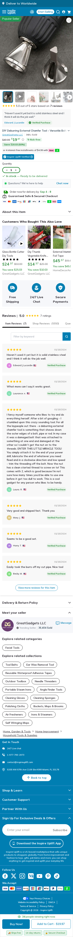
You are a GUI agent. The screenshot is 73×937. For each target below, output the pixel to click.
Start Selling (45, 11)
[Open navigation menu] (4, 11)
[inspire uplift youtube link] (39, 876)
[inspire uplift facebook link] (5, 876)
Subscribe (60, 830)
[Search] (67, 336)
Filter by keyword (24, 336)
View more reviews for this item (36, 587)
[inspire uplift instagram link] (22, 876)
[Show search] (58, 11)
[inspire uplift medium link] (31, 876)
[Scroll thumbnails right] (69, 97)
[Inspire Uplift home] (11, 12)
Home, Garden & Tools (17, 731)
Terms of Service (28, 906)
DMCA (51, 902)
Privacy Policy (47, 906)
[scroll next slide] (67, 242)
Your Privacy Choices (40, 898)
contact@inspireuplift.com (20, 762)
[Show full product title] (66, 130)
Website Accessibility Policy (31, 902)
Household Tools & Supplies (20, 735)
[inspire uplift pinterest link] (48, 876)
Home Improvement (47, 731)
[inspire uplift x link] (13, 876)
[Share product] (69, 20)
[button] (36, 183)
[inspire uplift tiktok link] (57, 876)
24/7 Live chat (14, 748)
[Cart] (69, 12)
